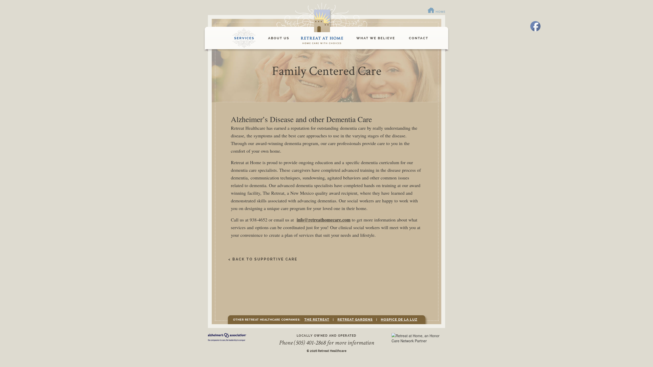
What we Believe (375, 38)
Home (436, 10)
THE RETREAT (316, 319)
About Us (278, 38)
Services (244, 38)
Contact (418, 38)
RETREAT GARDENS (355, 319)
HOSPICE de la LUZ (399, 319)
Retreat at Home (323, 38)
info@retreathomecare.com (323, 219)
